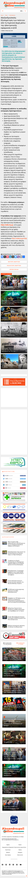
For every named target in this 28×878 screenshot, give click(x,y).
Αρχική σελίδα (14, 269)
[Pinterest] (17, 864)
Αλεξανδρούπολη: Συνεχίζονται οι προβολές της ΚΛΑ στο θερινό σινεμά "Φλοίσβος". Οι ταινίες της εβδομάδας (14, 302)
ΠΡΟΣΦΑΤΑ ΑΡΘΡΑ (8, 537)
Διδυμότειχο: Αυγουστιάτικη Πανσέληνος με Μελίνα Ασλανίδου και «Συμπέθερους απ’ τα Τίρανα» (16, 609)
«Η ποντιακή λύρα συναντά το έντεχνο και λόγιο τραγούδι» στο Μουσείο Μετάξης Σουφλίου (16, 582)
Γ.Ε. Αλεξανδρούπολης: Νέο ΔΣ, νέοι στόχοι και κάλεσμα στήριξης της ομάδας (13, 318)
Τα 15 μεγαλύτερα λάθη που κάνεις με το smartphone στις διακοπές (14, 707)
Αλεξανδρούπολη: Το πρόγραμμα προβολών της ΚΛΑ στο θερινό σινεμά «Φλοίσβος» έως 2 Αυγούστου (13, 771)
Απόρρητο (20, 852)
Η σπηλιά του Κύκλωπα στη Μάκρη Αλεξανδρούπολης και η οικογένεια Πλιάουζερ (11, 365)
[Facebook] (2, 864)
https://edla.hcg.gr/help (19, 238)
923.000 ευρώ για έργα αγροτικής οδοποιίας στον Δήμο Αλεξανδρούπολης (16, 591)
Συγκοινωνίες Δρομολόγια (20, 847)
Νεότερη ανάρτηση (14, 261)
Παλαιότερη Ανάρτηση (14, 265)
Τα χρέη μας (8, 742)
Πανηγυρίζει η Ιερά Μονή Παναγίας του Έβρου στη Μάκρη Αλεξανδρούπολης (13, 657)
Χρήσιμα (8, 852)
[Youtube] (21, 864)
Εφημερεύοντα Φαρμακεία (8, 847)
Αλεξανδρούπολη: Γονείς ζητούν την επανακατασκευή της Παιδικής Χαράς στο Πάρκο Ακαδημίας (16, 553)
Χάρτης (20, 849)
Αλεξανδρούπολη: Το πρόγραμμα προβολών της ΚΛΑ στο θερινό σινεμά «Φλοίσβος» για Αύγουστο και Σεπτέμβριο (13, 672)
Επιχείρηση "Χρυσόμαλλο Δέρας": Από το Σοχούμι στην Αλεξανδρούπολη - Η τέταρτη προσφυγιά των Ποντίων (13, 349)
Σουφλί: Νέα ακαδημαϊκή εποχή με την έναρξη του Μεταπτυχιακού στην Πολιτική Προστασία (17, 618)
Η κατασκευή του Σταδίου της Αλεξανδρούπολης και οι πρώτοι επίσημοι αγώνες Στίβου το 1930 (13, 334)
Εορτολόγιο (8, 849)
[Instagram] (13, 864)
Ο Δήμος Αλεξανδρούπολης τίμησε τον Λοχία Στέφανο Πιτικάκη (12, 287)
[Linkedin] (9, 864)
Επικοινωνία (20, 855)
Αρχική (2, 15)
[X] (6, 864)
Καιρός (20, 844)
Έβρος (6, 15)
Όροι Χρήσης (8, 855)
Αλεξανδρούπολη (12, 15)
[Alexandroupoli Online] (14, 7)
